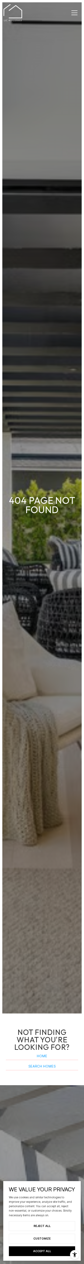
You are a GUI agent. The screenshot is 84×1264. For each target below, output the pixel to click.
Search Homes (42, 1066)
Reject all (42, 1226)
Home (42, 1056)
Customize (42, 1238)
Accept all (42, 1251)
